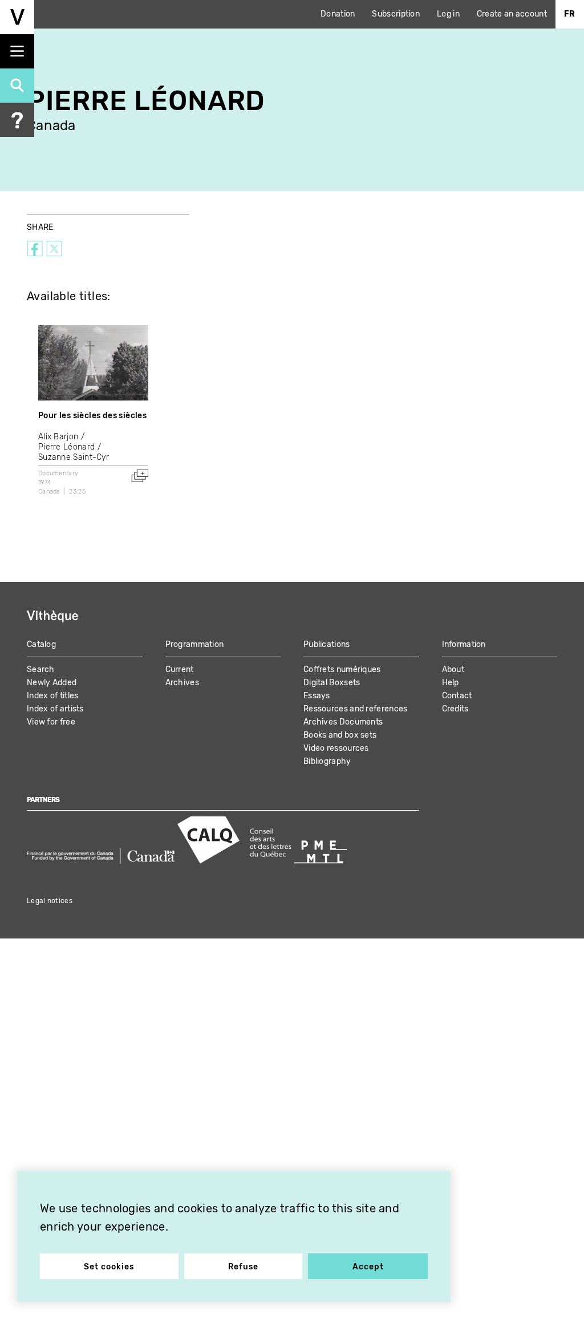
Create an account (512, 14)
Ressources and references (355, 709)
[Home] (17, 17)
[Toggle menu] (17, 51)
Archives (182, 682)
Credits (455, 709)
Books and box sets (339, 735)
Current (179, 669)
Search (41, 669)
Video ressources (336, 748)
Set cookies (109, 1267)
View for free (51, 722)
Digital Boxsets (331, 682)
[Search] (17, 85)
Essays (316, 696)
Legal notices (49, 901)
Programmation (194, 644)
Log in (448, 14)
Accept (368, 1267)
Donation (338, 14)
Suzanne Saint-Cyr (73, 457)
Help (450, 682)
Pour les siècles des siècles (92, 415)
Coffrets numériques (342, 669)
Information (464, 644)
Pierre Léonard (66, 447)
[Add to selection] (139, 476)
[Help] (17, 120)
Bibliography (327, 761)
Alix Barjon (58, 437)
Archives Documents (343, 722)
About (453, 669)
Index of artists (55, 709)
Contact (457, 696)
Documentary (58, 473)
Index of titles (53, 696)
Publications (326, 644)
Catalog (41, 644)
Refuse (243, 1267)
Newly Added (51, 682)
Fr (569, 14)
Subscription (396, 14)
